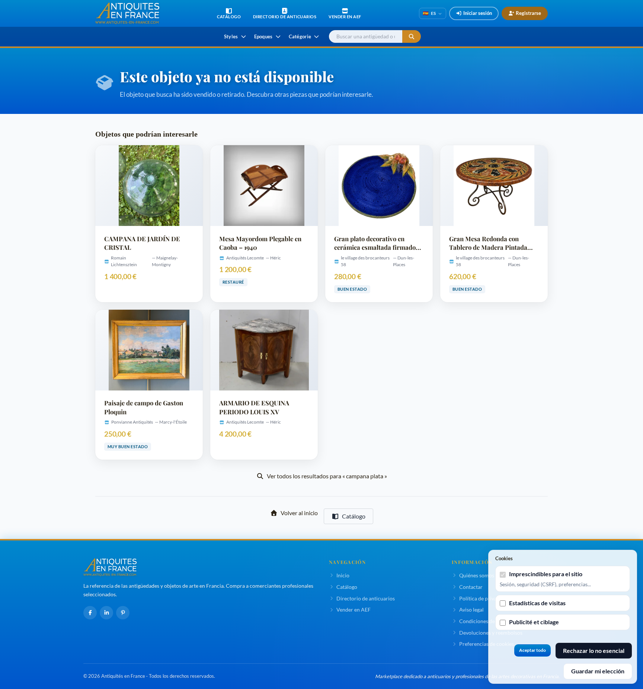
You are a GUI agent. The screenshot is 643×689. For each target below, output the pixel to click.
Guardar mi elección (597, 670)
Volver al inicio (299, 512)
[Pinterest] (122, 612)
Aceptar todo (532, 650)
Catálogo (353, 516)
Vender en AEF (353, 609)
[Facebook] (90, 612)
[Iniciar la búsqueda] (411, 36)
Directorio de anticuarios (365, 598)
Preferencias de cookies (486, 644)
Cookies (504, 558)
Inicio (342, 575)
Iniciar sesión (477, 13)
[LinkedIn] (106, 612)
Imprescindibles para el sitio (545, 573)
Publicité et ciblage (534, 621)
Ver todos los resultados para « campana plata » (327, 475)
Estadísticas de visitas (537, 602)
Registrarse (528, 13)
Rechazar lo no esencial (593, 650)
